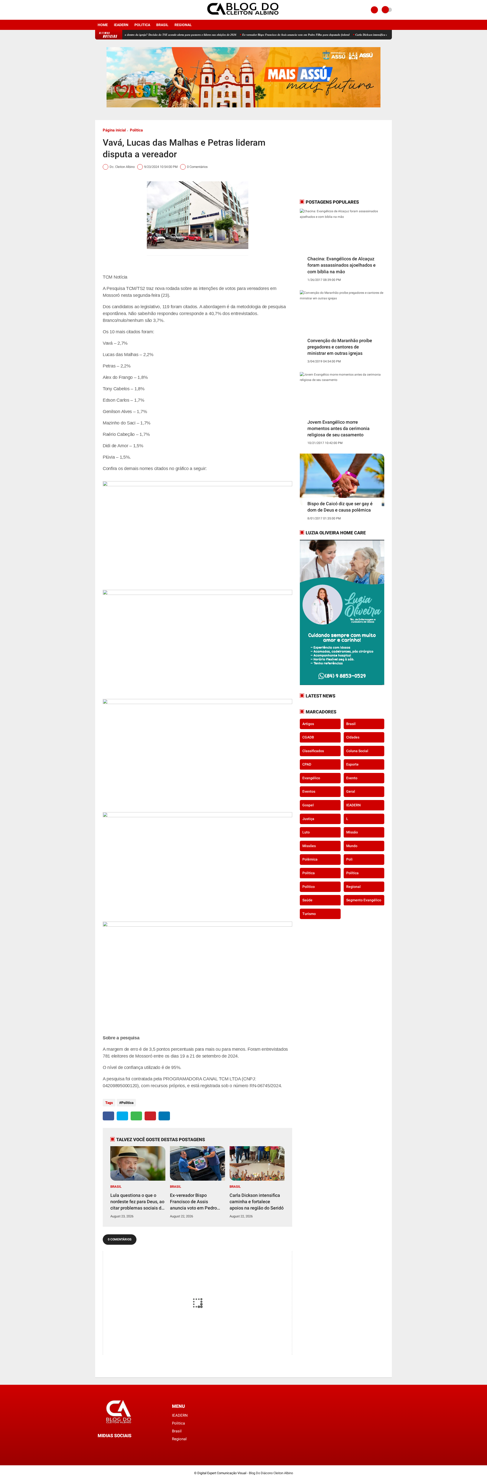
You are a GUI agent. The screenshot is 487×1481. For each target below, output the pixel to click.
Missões (309, 846)
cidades (352, 737)
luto (306, 832)
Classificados (313, 751)
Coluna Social (357, 751)
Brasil (162, 25)
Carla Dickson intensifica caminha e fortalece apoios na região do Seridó (363, 34)
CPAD (306, 764)
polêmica (310, 859)
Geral (350, 791)
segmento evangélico (363, 900)
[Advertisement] (331, 159)
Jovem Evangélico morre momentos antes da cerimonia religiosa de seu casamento (338, 428)
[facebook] (96, 10)
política (352, 873)
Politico (308, 886)
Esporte (352, 764)
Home (103, 25)
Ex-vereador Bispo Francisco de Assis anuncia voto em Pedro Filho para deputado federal (260, 34)
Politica (142, 25)
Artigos (308, 724)
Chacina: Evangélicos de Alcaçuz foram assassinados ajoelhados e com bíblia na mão (341, 265)
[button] (197, 531)
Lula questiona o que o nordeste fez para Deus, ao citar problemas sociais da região (137, 1202)
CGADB (308, 737)
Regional (183, 25)
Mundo (351, 846)
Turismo (309, 913)
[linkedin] (164, 1116)
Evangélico (311, 778)
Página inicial (114, 130)
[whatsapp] (136, 1116)
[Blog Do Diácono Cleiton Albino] (243, 16)
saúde (307, 900)
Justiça (308, 818)
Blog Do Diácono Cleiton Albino (271, 1473)
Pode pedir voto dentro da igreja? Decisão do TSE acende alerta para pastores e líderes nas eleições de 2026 (136, 34)
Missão (352, 832)
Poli (349, 859)
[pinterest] (150, 1116)
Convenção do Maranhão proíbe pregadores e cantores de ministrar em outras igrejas (339, 347)
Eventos (308, 791)
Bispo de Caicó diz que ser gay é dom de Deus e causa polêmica (340, 507)
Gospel (308, 805)
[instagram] (103, 10)
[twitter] (122, 1116)
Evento (351, 778)
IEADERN (121, 25)
